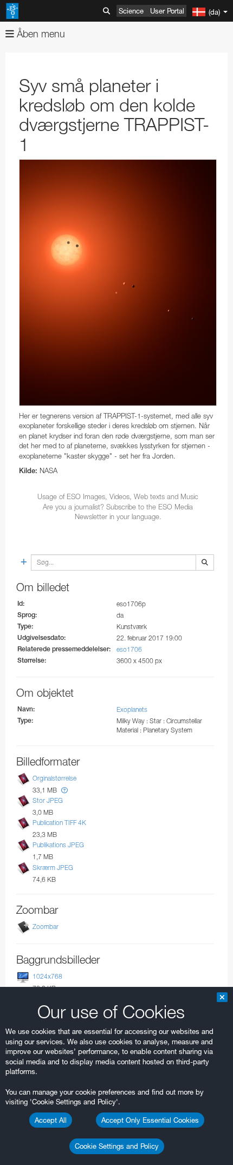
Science (131, 10)
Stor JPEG (48, 800)
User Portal (167, 10)
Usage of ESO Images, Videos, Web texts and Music (117, 496)
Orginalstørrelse (54, 778)
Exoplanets (131, 709)
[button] (64, 790)
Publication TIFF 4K (59, 823)
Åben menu (39, 34)
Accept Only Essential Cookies (150, 1120)
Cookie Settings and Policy (117, 1146)
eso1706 (129, 649)
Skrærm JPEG (53, 867)
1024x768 (47, 976)
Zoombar (46, 926)
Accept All (51, 1120)
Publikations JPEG (58, 845)
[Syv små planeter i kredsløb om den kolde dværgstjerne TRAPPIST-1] (118, 282)
